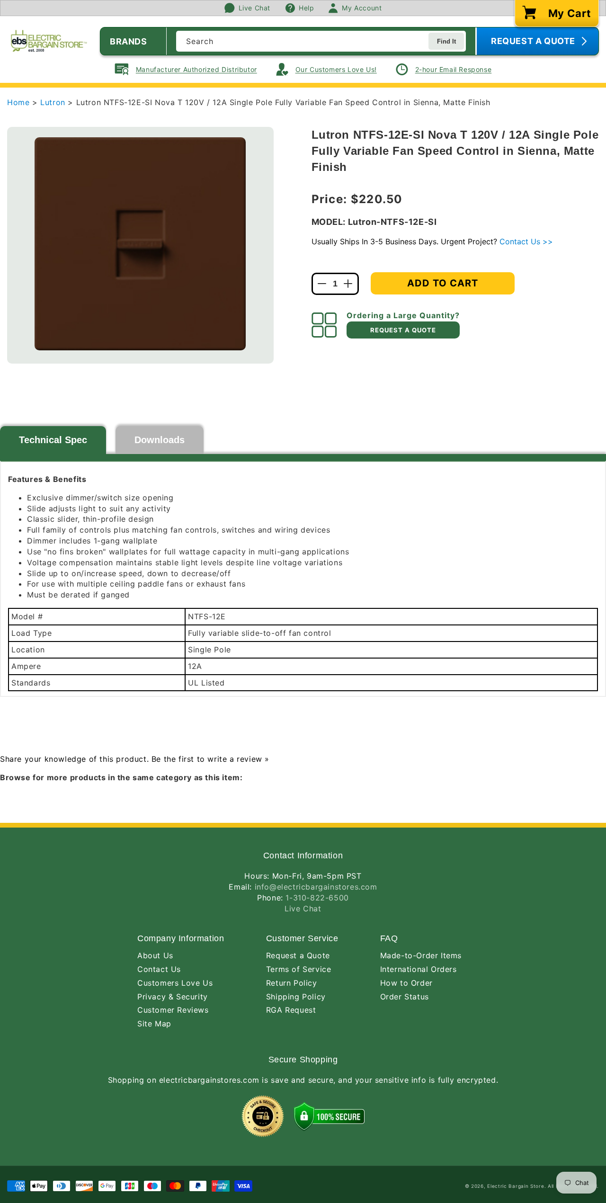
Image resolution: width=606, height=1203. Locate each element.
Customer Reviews (173, 1010)
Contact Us (159, 969)
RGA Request (291, 1010)
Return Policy (291, 983)
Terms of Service (298, 969)
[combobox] (321, 41)
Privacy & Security (172, 996)
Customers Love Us (175, 983)
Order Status (404, 996)
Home (18, 102)
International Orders (418, 969)
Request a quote (403, 330)
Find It (446, 41)
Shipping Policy (296, 996)
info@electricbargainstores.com (316, 886)
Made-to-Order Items (421, 955)
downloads (159, 440)
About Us (155, 955)
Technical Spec (53, 440)
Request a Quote (298, 955)
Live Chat (303, 908)
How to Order (406, 983)
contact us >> (526, 241)
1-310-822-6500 (316, 897)
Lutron (54, 102)
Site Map (154, 1023)
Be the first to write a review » (210, 759)
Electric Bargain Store (515, 1186)
